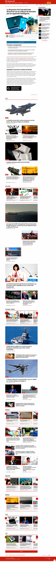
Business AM (12, 34)
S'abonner (48, 2)
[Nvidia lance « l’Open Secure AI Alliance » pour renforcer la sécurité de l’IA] (40, 30)
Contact (7, 555)
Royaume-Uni (22, 57)
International (8, 281)
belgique (34, 418)
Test (47, 4)
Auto (23, 435)
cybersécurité (8, 33)
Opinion (40, 4)
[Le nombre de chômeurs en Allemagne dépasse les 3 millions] (13, 247)
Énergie (37, 4)
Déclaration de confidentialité (20, 555)
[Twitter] (44, 555)
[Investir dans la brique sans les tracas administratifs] (26, 412)
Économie (9, 2)
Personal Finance (20, 2)
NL (50, 1)
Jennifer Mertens (13, 547)
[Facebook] (42, 555)
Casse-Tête (7, 159)
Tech (44, 4)
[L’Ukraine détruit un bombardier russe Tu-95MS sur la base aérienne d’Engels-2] (21, 359)
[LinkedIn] (45, 555)
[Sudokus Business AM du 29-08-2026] (21, 142)
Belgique (6, 2)
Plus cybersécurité (46, 40)
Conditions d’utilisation (12, 555)
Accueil (6, 6)
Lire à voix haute (21, 42)
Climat (23, 392)
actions (7, 484)
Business (7, 392)
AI (22, 174)
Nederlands (49, 555)
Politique (12, 2)
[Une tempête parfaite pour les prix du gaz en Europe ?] (12, 412)
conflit (7, 174)
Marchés (16, 2)
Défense (7, 117)
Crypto (49, 4)
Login (48, 1)
